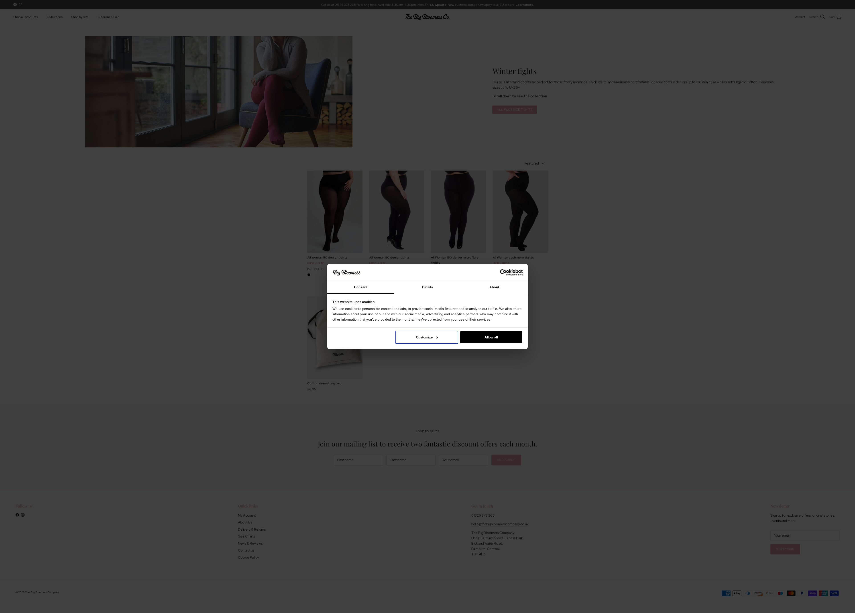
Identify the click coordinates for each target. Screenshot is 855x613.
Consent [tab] (360, 287)
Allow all (491, 337)
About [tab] (494, 287)
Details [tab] (427, 287)
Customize (424, 337)
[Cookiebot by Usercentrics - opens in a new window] (503, 272)
